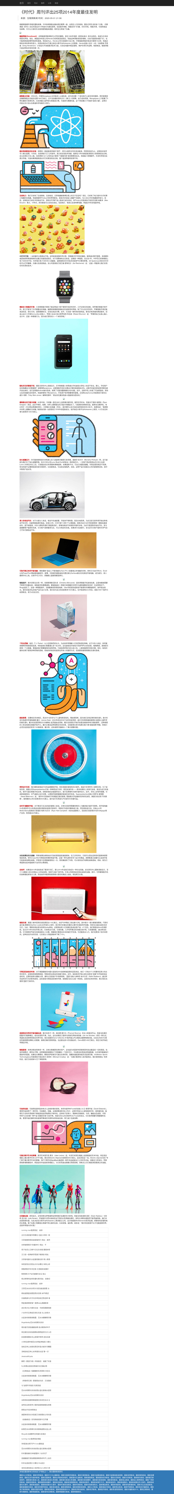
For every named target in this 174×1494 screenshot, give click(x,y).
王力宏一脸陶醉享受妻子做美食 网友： (35, 1254)
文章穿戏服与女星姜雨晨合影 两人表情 (35, 1259)
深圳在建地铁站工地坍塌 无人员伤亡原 (35, 1468)
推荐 (42, 3)
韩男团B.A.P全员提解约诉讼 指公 (33, 1274)
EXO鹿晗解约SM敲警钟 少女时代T (34, 1453)
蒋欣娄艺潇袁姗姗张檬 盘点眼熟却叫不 (35, 1327)
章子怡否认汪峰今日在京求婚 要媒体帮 (35, 1249)
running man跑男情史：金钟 (31, 1230)
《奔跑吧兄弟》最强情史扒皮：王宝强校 (36, 1380)
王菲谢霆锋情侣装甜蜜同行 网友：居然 (35, 1240)
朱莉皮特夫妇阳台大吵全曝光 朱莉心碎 (35, 1264)
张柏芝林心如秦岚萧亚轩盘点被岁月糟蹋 (36, 1346)
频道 (56, 3)
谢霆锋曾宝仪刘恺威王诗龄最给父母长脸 (36, 1414)
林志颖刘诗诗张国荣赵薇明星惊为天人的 (36, 1332)
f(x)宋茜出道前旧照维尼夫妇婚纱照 (34, 1366)
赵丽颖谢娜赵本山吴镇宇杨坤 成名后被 (35, 1337)
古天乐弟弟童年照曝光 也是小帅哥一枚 (35, 1235)
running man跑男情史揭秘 (31, 1439)
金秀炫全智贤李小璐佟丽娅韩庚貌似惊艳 (36, 1405)
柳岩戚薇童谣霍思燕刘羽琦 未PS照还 (35, 1293)
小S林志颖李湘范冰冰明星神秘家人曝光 (36, 1342)
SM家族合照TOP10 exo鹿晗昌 (32, 1443)
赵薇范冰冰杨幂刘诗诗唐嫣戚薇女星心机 (36, 1429)
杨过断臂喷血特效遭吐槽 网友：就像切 (35, 1278)
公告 (49, 3)
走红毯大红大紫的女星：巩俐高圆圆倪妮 (36, 1308)
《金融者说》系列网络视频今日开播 (34, 1419)
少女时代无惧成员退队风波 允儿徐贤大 (35, 1312)
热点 (36, 3)
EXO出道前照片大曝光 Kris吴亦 (33, 1463)
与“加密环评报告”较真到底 (31, 1385)
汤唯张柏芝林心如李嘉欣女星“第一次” (35, 1351)
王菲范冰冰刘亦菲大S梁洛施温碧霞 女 (35, 1288)
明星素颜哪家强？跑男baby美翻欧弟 (34, 1303)
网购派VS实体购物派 (29, 1409)
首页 (22, 2)
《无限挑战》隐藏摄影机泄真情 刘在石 (35, 1371)
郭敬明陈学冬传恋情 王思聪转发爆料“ (35, 1269)
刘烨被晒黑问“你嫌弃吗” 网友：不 (33, 1245)
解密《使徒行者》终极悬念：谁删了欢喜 (36, 1361)
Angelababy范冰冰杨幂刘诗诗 (32, 1322)
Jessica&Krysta (27, 1356)
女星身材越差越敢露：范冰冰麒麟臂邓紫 (36, 1317)
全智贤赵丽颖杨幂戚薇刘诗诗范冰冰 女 (35, 1400)
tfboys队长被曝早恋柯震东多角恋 (33, 1434)
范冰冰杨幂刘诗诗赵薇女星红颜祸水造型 (36, 1390)
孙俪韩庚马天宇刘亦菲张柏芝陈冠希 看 (35, 1298)
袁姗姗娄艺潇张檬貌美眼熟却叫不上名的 (36, 1458)
